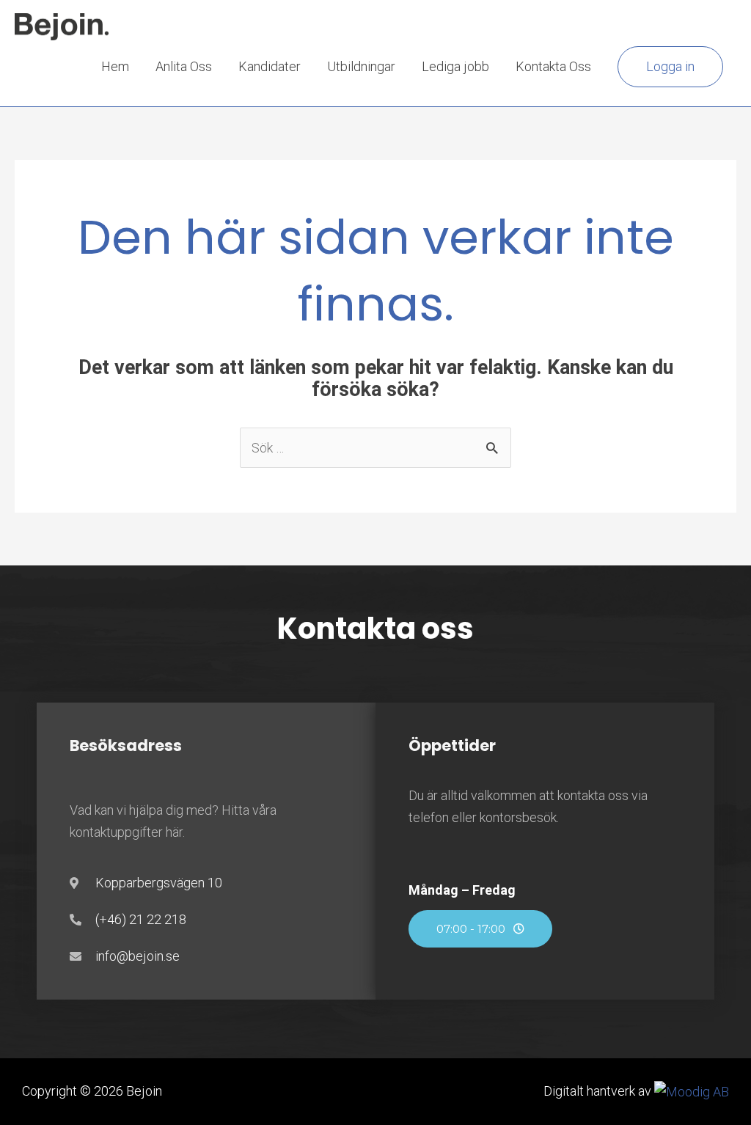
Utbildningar (361, 66)
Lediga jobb (455, 66)
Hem (115, 66)
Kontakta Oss (553, 66)
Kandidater (269, 66)
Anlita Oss (183, 66)
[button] (670, 66)
